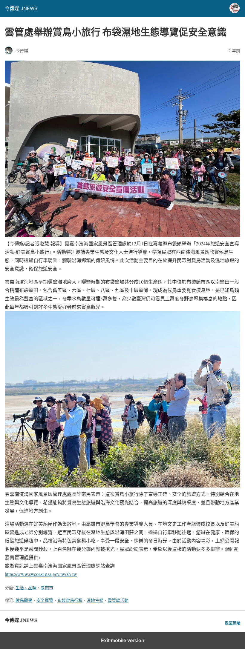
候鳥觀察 (24, 600)
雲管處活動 (118, 600)
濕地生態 (95, 600)
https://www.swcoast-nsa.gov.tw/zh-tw (41, 574)
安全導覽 (44, 600)
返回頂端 (232, 623)
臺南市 (47, 587)
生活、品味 (26, 587)
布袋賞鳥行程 (69, 600)
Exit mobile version (122, 640)
